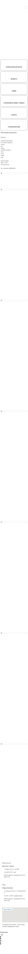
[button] (2, 934)
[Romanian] (9, 1)
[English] (2, 1)
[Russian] (10, 1)
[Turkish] (12, 1)
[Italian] (7, 1)
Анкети (14, 115)
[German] (5, 1)
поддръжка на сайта (13, 926)
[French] (4, 1)
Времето (14, 79)
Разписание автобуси (14, 67)
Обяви (14, 91)
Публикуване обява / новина (14, 103)
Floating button (4, 932)
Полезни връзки (14, 127)
